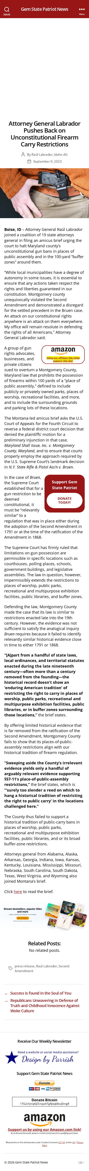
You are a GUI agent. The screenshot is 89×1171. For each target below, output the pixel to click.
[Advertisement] (44, 64)
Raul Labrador (46, 966)
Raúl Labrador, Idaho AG (50, 154)
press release (25, 966)
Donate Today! (65, 500)
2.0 (60, 1142)
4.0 (73, 1142)
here (18, 891)
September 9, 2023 (47, 161)
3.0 (63, 1142)
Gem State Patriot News (44, 9)
